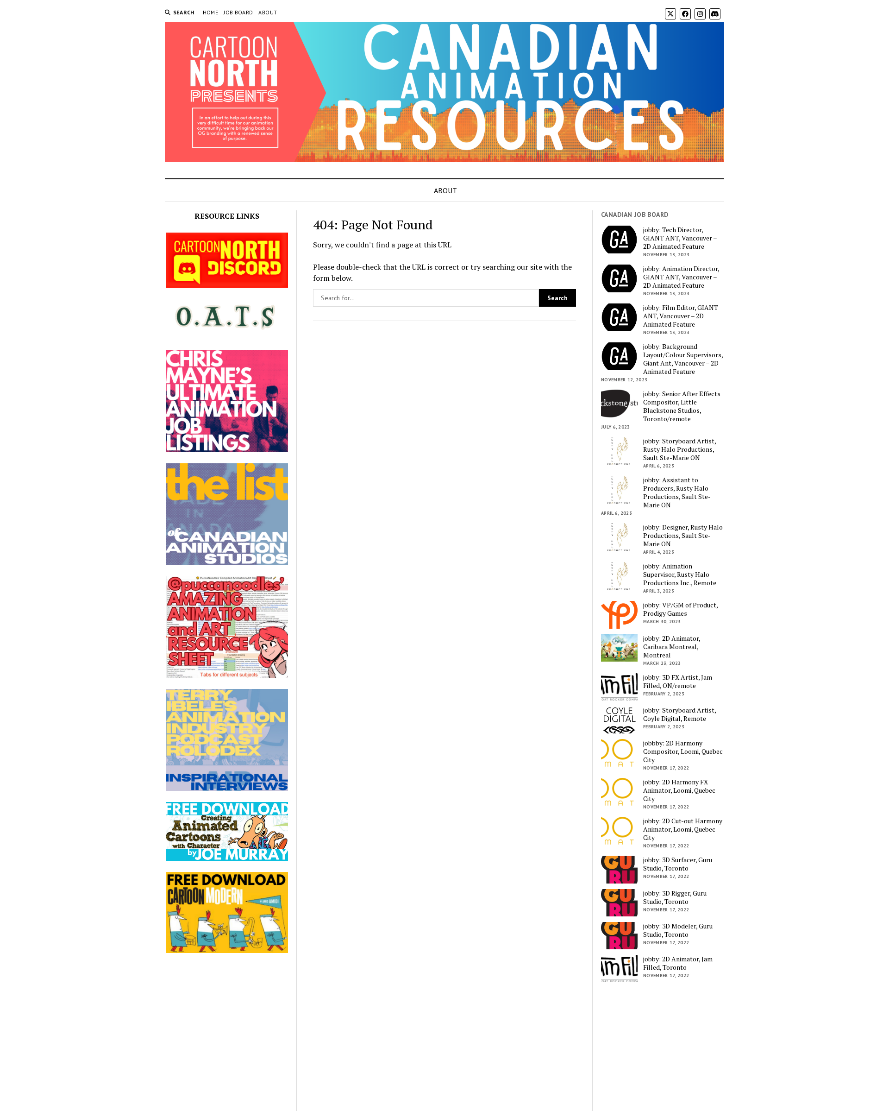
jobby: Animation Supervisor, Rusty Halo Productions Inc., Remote (679, 574)
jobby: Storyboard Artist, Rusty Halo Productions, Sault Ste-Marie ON (679, 449)
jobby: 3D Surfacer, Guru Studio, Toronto (677, 864)
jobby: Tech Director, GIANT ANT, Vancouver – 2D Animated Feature (680, 238)
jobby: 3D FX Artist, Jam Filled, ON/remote (677, 681)
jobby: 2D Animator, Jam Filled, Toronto (678, 963)
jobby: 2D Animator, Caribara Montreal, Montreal (671, 646)
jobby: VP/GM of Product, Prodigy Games (680, 609)
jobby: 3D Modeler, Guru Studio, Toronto (678, 930)
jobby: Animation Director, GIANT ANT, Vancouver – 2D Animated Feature (681, 277)
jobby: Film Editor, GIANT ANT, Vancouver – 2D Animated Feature (680, 315)
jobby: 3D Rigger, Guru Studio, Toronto (675, 897)
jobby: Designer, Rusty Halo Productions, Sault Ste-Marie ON (683, 535)
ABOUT (267, 12)
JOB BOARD (238, 12)
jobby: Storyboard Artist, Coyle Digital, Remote (679, 714)
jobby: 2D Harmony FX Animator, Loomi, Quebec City (679, 790)
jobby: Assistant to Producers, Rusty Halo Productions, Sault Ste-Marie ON (677, 492)
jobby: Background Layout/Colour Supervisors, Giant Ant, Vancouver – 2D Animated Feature (683, 359)
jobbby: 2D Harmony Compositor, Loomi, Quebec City (683, 751)
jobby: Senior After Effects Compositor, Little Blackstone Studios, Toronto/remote (681, 406)
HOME (210, 12)
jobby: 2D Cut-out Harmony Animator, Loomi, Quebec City (682, 829)
